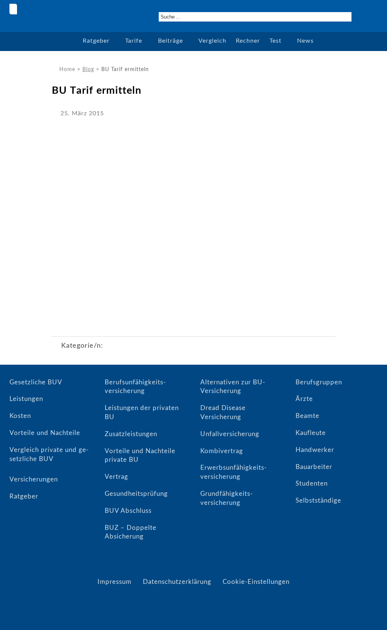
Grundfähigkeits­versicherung (226, 498)
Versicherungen (33, 479)
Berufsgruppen (319, 382)
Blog (88, 69)
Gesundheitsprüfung (136, 494)
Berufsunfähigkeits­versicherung (135, 387)
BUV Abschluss (128, 511)
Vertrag (116, 477)
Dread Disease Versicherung (223, 412)
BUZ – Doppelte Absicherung (130, 532)
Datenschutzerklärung (177, 582)
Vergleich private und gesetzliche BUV (48, 454)
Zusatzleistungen (131, 434)
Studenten (312, 483)
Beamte (307, 416)
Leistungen (26, 399)
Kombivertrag (221, 451)
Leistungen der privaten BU (142, 412)
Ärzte (304, 399)
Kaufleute (311, 433)
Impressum (115, 582)
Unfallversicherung (229, 434)
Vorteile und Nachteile (44, 433)
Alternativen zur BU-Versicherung (232, 387)
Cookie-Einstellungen (256, 582)
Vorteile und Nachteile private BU (140, 455)
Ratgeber (23, 496)
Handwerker (315, 450)
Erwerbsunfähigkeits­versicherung (233, 472)
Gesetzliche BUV (35, 382)
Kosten (20, 416)
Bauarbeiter (314, 467)
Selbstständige (318, 500)
